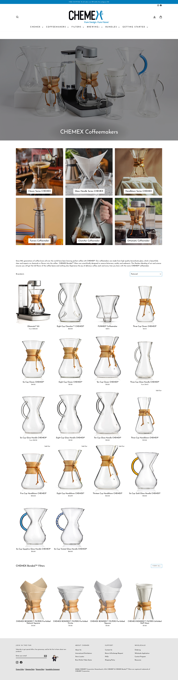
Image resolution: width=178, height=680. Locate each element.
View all (157, 566)
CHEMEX (36, 27)
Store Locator (79, 656)
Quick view (33, 322)
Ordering (138, 650)
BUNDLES (111, 27)
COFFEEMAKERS (56, 27)
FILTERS (77, 27)
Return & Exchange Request (114, 653)
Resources (138, 660)
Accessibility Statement (53, 669)
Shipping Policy (110, 660)
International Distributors (83, 653)
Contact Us (108, 650)
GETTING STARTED (134, 27)
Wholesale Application (142, 653)
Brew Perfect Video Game (83, 660)
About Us (78, 650)
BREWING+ (94, 27)
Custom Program (140, 656)
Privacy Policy (20, 669)
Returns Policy (40, 669)
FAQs (107, 656)
